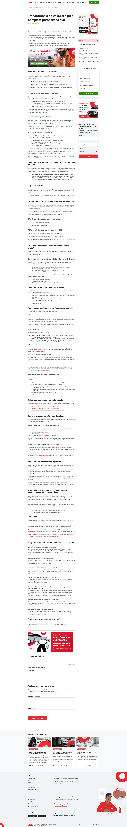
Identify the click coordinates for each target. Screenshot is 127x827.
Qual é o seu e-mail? (84, 78)
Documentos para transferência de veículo (88, 61)
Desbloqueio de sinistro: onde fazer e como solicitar (45, 408)
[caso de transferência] (51, 651)
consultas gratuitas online (46, 455)
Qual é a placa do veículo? (86, 72)
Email (80, 142)
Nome (29, 708)
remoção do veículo (43, 435)
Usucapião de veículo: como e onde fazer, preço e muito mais (48, 410)
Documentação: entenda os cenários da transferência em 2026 (87, 47)
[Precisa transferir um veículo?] (51, 67)
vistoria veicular (40, 351)
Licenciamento (57, 2)
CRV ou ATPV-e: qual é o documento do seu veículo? (88, 54)
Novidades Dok (70, 2)
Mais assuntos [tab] (31, 789)
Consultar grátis (61, 805)
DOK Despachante (45, 324)
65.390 (55, 151)
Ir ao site (36, 2)
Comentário (31, 696)
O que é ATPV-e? (83, 50)
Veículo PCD (35, 84)
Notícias (42, 2)
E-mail (31, 804)
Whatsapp (32, 799)
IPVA (63, 2)
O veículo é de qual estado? (86, 85)
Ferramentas (49, 2)
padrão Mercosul (44, 370)
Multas (29, 782)
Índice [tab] (81, 40)
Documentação (34, 7)
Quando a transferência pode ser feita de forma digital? (88, 58)
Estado (81, 148)
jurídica (70, 291)
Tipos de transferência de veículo (87, 44)
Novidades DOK (31, 787)
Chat (31, 801)
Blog (29, 7)
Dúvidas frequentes (34, 806)
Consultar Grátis (88, 93)
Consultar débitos (94, 2)
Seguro (29, 785)
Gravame (30, 496)
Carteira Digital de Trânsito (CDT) (37, 264)
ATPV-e (31, 189)
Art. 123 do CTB (67, 429)
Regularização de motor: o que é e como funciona (45, 406)
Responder (31, 670)
